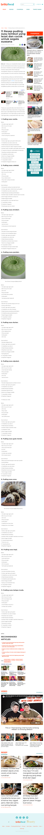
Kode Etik (35, 826)
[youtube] (42, 4)
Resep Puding (7, 659)
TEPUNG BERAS (34, 172)
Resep (4, 9)
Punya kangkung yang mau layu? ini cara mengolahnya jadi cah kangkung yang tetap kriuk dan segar (32, 773)
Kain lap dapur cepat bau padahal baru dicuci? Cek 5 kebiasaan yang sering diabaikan (38, 74)
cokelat (12, 80)
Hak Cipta (29, 826)
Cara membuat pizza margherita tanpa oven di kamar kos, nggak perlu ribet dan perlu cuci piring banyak (11, 800)
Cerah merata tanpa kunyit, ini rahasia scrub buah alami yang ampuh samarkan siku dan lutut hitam (34, 130)
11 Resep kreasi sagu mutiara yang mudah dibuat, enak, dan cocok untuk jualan (12, 646)
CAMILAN (30, 170)
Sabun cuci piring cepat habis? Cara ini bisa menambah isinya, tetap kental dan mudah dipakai (38, 88)
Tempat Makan (37, 9)
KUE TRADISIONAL (32, 159)
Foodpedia (20, 9)
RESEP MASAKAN (37, 170)
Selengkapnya (39, 692)
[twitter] (40, 4)
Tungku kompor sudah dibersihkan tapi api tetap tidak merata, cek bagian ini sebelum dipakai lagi (38, 81)
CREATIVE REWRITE (35, 156)
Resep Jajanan (7, 661)
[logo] (7, 4)
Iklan (3, 826)
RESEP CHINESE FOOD (35, 164)
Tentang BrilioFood (15, 826)
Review (11, 9)
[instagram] (38, 4)
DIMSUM (40, 159)
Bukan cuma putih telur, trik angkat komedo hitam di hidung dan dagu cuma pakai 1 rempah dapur (35, 143)
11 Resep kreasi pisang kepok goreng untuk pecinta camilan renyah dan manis (13, 643)
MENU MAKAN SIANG (34, 154)
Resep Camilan (19, 659)
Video (28, 9)
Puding (13, 659)
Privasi (23, 826)
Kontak (8, 826)
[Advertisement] (22, 19)
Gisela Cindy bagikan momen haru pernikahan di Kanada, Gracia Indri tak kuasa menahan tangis (34, 102)
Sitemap (22, 828)
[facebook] (37, 4)
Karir (40, 826)
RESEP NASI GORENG (34, 167)
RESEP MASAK (35, 162)
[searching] (33, 4)
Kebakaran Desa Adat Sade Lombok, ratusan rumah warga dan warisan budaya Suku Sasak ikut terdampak (35, 116)
